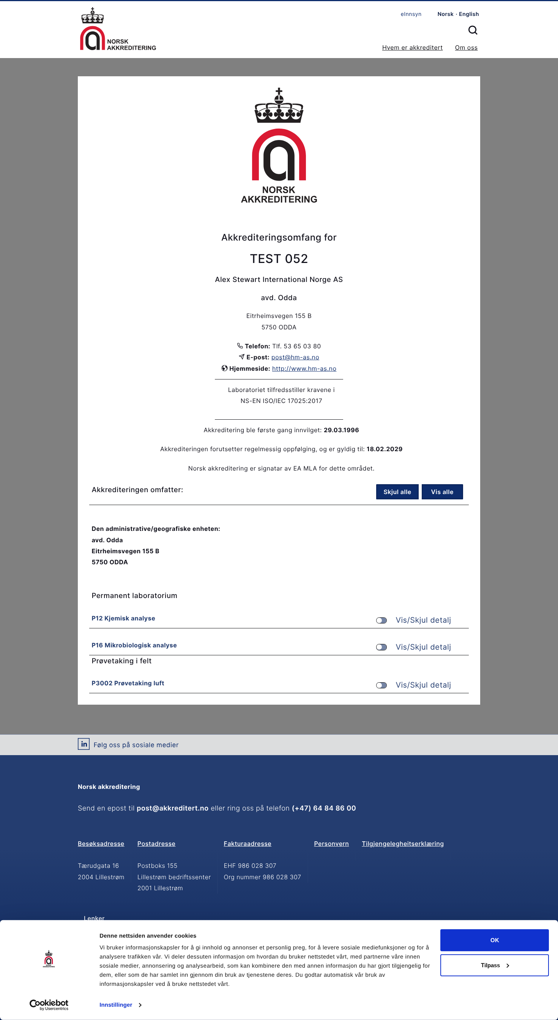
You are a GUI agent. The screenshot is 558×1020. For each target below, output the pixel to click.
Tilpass (490, 965)
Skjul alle (397, 492)
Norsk (446, 14)
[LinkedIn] (84, 747)
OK (494, 940)
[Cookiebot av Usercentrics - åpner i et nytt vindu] (49, 1005)
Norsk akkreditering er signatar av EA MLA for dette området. (281, 468)
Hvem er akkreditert (412, 47)
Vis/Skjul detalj (423, 620)
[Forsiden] (118, 29)
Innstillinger (115, 1005)
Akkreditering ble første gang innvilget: (263, 430)
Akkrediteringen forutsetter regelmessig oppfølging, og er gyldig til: (262, 449)
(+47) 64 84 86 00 (324, 808)
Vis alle (442, 492)
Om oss (466, 47)
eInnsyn (411, 14)
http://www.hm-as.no (304, 368)
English (469, 14)
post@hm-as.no (295, 357)
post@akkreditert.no (172, 808)
